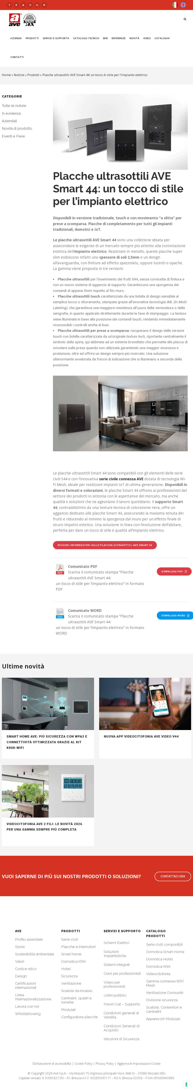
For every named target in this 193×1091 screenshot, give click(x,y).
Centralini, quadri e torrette (76, 1000)
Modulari (68, 1009)
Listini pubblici (115, 995)
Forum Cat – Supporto (122, 1004)
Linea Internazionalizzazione (33, 997)
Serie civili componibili (164, 944)
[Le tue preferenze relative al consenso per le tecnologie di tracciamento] (186, 1084)
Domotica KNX (73, 961)
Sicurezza (69, 976)
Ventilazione (71, 983)
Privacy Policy (105, 1063)
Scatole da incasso (76, 991)
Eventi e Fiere (13, 136)
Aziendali (9, 121)
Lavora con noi (27, 1006)
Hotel (66, 969)
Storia (20, 947)
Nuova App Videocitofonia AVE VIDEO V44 (141, 736)
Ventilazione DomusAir (164, 993)
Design (21, 976)
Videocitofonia (158, 974)
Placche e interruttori (78, 947)
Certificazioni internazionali (25, 985)
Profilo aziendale (29, 939)
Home (6, 75)
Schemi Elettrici (116, 943)
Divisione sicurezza (162, 1000)
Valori (19, 961)
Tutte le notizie (14, 106)
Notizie (19, 75)
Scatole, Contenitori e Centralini (164, 1009)
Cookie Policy (83, 1063)
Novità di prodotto (17, 128)
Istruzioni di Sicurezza (121, 1039)
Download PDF (172, 571)
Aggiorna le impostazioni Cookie (139, 1063)
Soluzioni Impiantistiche (115, 953)
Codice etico (26, 969)
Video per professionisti (114, 984)
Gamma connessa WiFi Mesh (165, 983)
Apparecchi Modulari (163, 1019)
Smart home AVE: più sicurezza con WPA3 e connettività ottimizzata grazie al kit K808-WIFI (47, 742)
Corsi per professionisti (122, 973)
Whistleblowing (28, 1014)
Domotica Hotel (159, 959)
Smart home (71, 954)
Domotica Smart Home (165, 952)
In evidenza (11, 113)
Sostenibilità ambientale (34, 954)
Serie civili (69, 939)
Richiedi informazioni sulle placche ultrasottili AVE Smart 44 (105, 545)
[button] (173, 876)
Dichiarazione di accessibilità (51, 1063)
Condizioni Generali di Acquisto (121, 1028)
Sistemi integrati (117, 964)
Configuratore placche (79, 1017)
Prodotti (33, 75)
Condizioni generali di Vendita (121, 1015)
